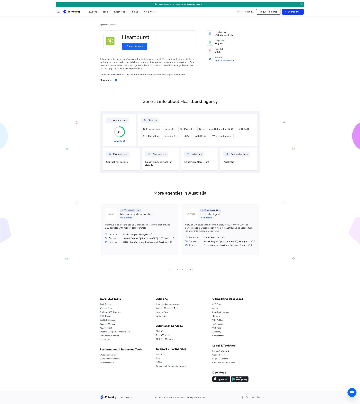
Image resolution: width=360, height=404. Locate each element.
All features (105, 339)
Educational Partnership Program (171, 366)
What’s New (217, 320)
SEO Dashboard (107, 362)
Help (158, 358)
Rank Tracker (106, 304)
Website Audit (106, 308)
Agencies (103, 25)
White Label (161, 316)
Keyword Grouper (108, 323)
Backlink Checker (108, 320)
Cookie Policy (218, 354)
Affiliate (159, 362)
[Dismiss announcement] (301, 4)
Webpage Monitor (108, 354)
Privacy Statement (220, 350)
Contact (160, 354)
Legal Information (220, 358)
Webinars (216, 327)
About (215, 308)
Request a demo (268, 11)
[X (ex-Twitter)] (247, 397)
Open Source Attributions (223, 362)
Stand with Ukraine (221, 312)
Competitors (218, 335)
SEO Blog (216, 304)
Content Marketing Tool (167, 308)
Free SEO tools (163, 335)
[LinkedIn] (258, 397)
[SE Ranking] (71, 12)
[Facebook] (242, 397)
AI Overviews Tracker (109, 335)
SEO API (159, 331)
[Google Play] (239, 379)
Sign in (249, 11)
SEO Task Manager (164, 339)
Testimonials (217, 323)
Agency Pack (162, 312)
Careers (216, 316)
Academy (216, 331)
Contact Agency (135, 46)
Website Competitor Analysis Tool (115, 331)
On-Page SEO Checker (110, 312)
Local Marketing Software (168, 304)
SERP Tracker (106, 316)
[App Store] (221, 379)
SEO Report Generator (110, 358)
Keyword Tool (106, 327)
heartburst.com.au (224, 60)
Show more (106, 80)
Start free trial (292, 11)
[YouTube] (253, 397)
